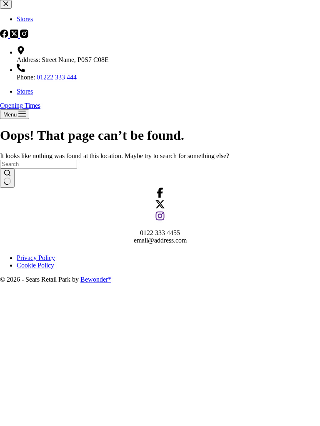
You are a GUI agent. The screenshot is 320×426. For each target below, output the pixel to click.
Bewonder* (95, 279)
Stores (25, 91)
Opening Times (20, 105)
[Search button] (7, 178)
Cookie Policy (35, 265)
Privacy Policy (36, 257)
